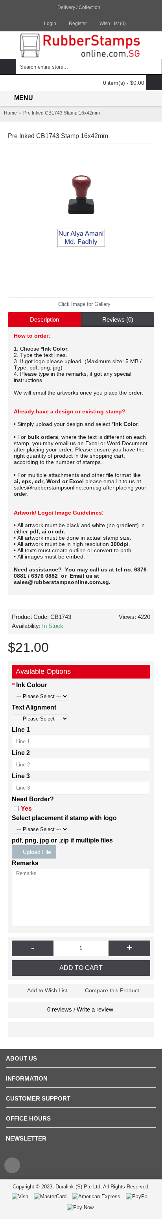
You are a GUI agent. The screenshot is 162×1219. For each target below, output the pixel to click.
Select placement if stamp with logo (64, 818)
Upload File (36, 852)
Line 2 (21, 753)
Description (44, 319)
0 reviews (59, 1009)
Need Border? (33, 799)
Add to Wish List (47, 990)
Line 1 (21, 729)
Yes (26, 808)
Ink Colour (31, 685)
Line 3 (21, 776)
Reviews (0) (117, 319)
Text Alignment (34, 707)
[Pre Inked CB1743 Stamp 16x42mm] (81, 225)
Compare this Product (112, 990)
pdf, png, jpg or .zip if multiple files (62, 840)
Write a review (95, 1009)
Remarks (25, 863)
